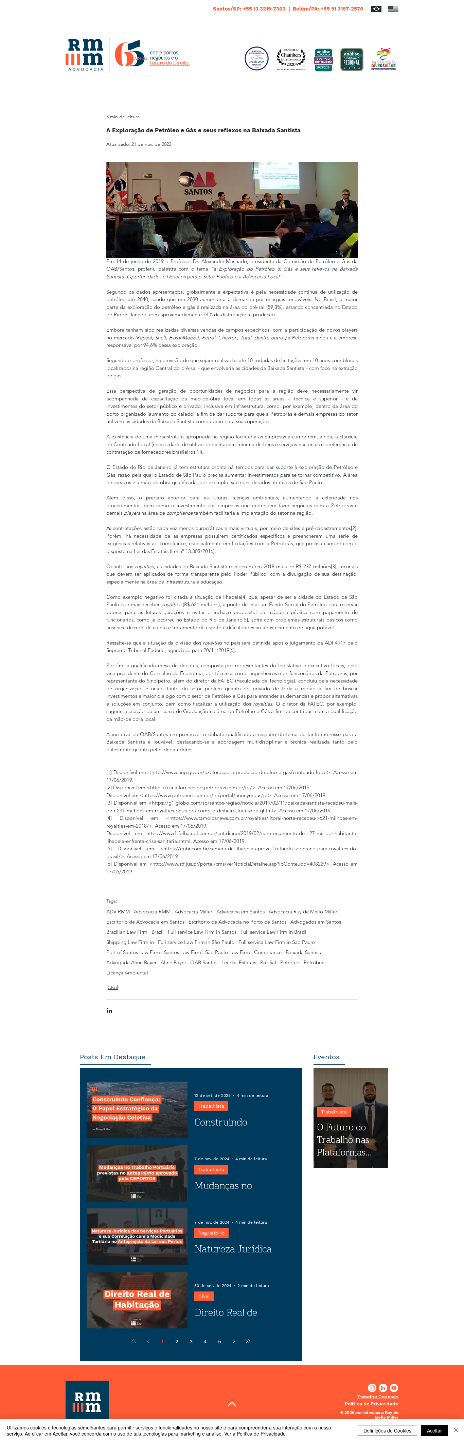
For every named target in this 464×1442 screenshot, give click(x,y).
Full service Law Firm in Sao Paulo (276, 942)
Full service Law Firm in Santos (202, 932)
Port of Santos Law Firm (133, 952)
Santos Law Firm (182, 952)
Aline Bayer (173, 963)
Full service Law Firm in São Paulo (196, 942)
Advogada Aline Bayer (131, 963)
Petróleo (290, 963)
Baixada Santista (304, 952)
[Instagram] (372, 1388)
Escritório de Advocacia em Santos (145, 922)
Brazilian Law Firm (126, 932)
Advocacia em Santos (240, 912)
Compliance (268, 952)
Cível (113, 987)
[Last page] (248, 1341)
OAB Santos (203, 963)
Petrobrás (314, 963)
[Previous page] (148, 1341)
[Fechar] (456, 1430)
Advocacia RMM (152, 912)
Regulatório (211, 1233)
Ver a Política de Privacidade (255, 1433)
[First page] (134, 1341)
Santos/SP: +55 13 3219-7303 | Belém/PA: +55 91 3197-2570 (288, 9)
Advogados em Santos (315, 922)
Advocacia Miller (193, 912)
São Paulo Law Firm (227, 952)
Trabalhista (211, 1106)
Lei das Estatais (238, 963)
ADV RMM (118, 912)
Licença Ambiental (127, 973)
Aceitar (434, 1430)
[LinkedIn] (383, 1388)
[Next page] (234, 1341)
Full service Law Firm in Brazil (273, 932)
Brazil (157, 932)
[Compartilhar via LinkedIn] (109, 1010)
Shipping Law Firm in (130, 942)
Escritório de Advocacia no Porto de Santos (237, 922)
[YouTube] (394, 1388)
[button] (377, 1396)
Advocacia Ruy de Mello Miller (303, 912)
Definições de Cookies (387, 1430)
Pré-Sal (268, 963)
